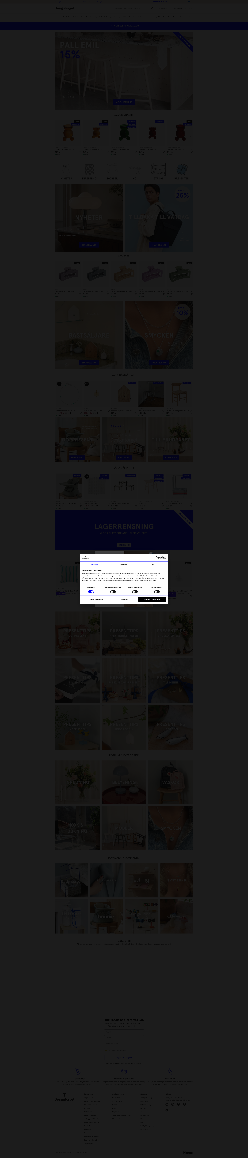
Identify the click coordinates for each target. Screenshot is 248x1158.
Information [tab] (124, 564)
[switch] (113, 591)
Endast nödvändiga (96, 599)
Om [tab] (153, 564)
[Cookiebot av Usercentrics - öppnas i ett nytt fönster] (157, 557)
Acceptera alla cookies (152, 599)
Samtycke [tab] (94, 564)
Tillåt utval (124, 599)
